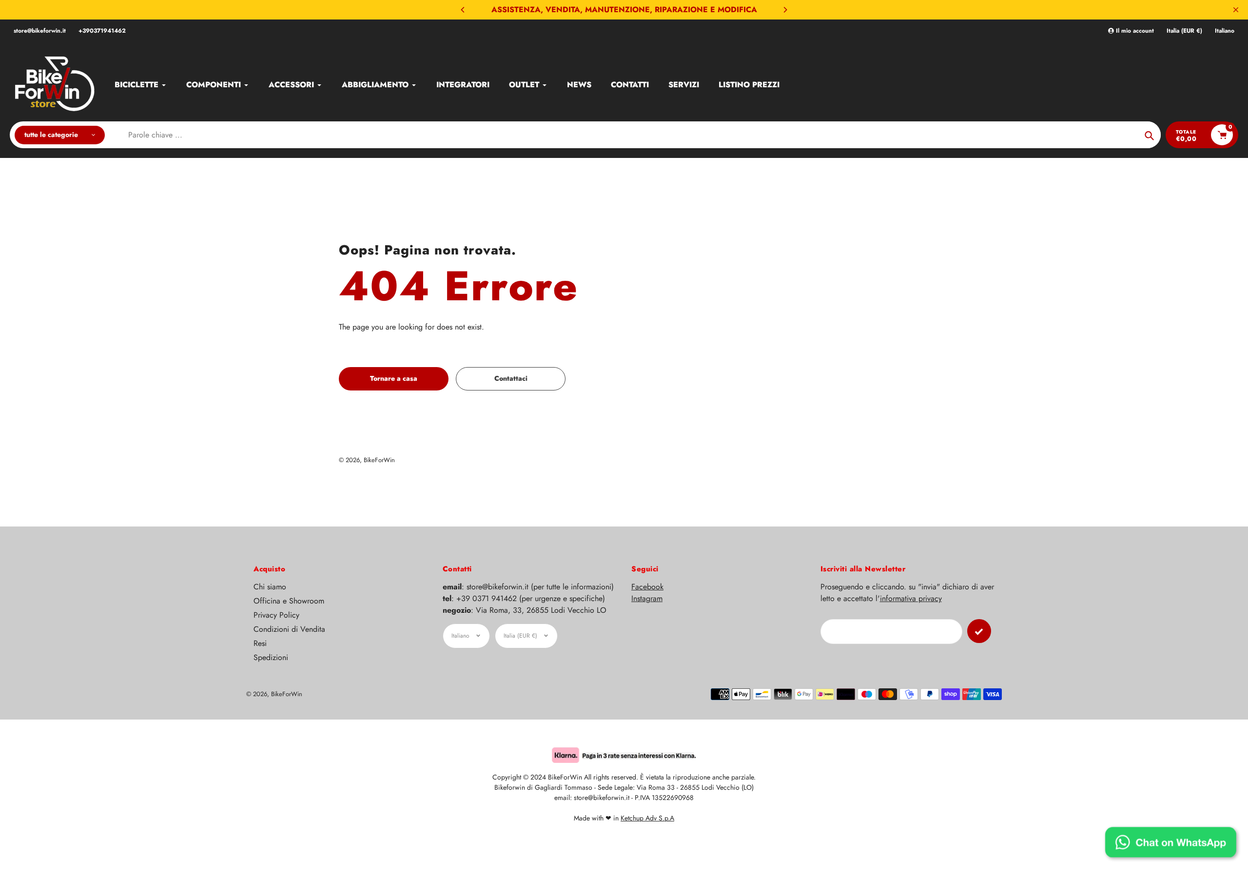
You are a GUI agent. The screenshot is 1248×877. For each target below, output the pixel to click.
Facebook (647, 586)
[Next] (785, 10)
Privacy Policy (276, 615)
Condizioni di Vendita (289, 629)
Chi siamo (270, 586)
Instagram (647, 598)
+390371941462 (102, 30)
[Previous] (463, 10)
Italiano (1224, 31)
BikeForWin (379, 460)
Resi (260, 643)
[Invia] (979, 631)
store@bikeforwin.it (40, 30)
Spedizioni (271, 657)
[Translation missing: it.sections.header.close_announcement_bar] (1236, 10)
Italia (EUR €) (1184, 31)
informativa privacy (911, 598)
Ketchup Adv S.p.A (647, 818)
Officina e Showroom (289, 600)
